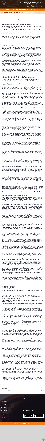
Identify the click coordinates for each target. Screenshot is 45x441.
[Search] (40, 10)
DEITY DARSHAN (3, 400)
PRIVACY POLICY (3, 404)
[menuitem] (5, 10)
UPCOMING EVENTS (4, 401)
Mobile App (3, 419)
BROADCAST (3, 398)
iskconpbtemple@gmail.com (30, 6)
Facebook (3, 412)
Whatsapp (3, 417)
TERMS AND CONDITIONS (5, 407)
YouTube (3, 414)
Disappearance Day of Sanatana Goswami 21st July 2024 (35, 390)
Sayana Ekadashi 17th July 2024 (8, 390)
